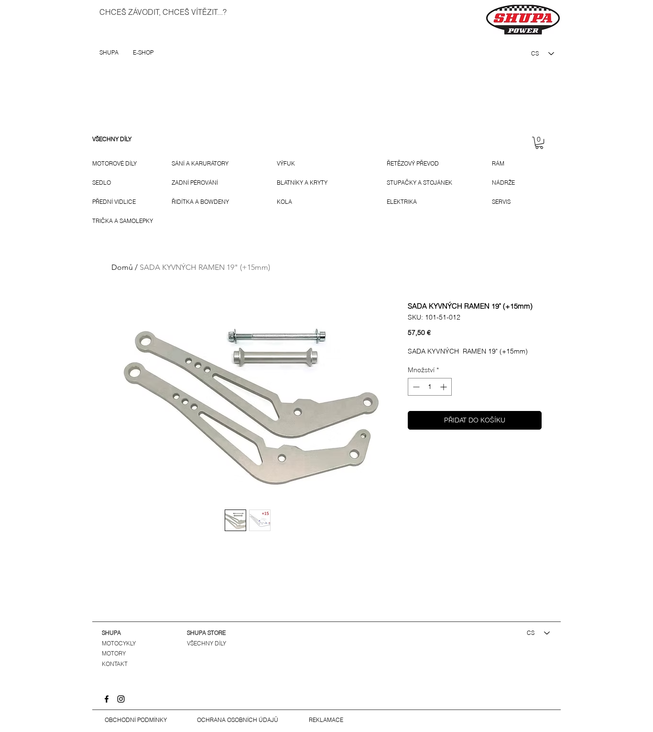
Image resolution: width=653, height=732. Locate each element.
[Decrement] (415, 386)
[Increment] (444, 386)
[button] (539, 143)
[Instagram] (121, 699)
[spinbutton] (429, 386)
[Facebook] (106, 699)
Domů (122, 267)
